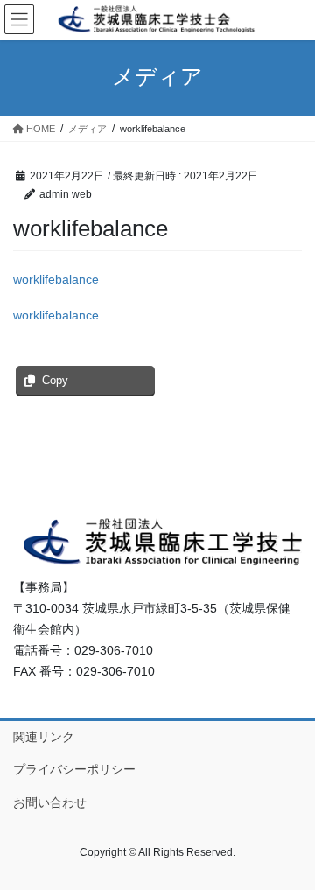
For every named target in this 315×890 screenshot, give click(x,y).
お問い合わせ (50, 802)
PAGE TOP (290, 848)
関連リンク (43, 737)
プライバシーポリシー (74, 769)
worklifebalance (56, 279)
